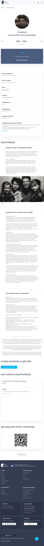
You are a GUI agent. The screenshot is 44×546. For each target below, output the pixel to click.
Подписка (25, 495)
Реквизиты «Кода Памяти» (29, 506)
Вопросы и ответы (27, 497)
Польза (2, 489)
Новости (2, 474)
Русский (9, 535)
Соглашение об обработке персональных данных (29, 508)
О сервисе (3, 478)
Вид (24, 474)
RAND (8, 540)
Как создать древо (27, 493)
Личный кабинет (4, 480)
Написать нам (31, 523)
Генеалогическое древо (28, 487)
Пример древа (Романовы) (28, 489)
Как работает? (26, 472)
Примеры (3, 491)
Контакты (3, 483)
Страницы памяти (27, 470)
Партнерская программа (7, 506)
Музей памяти (26, 478)
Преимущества (4, 493)
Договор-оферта (27, 512)
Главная (3, 470)
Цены (2, 472)
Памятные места (5, 487)
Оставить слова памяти (9, 367)
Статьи (2, 476)
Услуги (24, 476)
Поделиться (21, 454)
